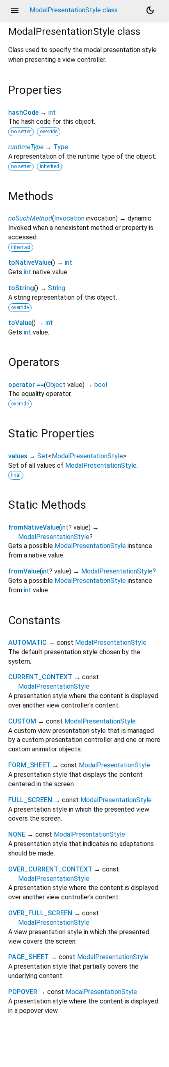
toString (21, 288)
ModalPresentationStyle (87, 456)
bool (100, 385)
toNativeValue (29, 262)
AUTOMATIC (27, 642)
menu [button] (15, 10)
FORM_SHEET (29, 765)
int (52, 112)
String (56, 288)
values (17, 456)
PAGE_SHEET (28, 957)
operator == (26, 385)
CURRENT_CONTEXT (40, 677)
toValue (20, 323)
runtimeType (25, 147)
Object (56, 385)
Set (42, 456)
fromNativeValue (33, 527)
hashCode (23, 112)
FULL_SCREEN (30, 800)
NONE (16, 834)
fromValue (24, 571)
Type (60, 147)
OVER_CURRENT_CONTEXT (50, 869)
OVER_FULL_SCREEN (40, 913)
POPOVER (22, 992)
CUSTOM (22, 721)
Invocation (69, 218)
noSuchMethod (30, 218)
